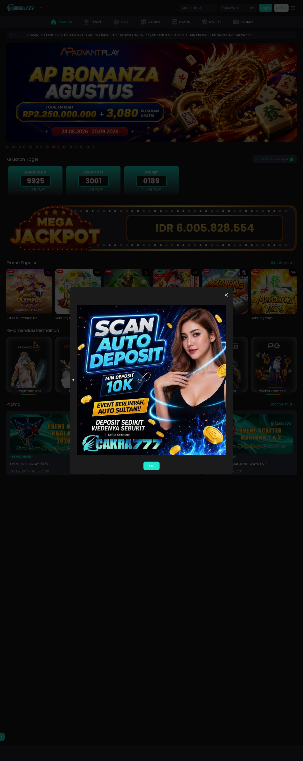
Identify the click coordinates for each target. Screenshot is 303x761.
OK (151, 465)
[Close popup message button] (226, 295)
